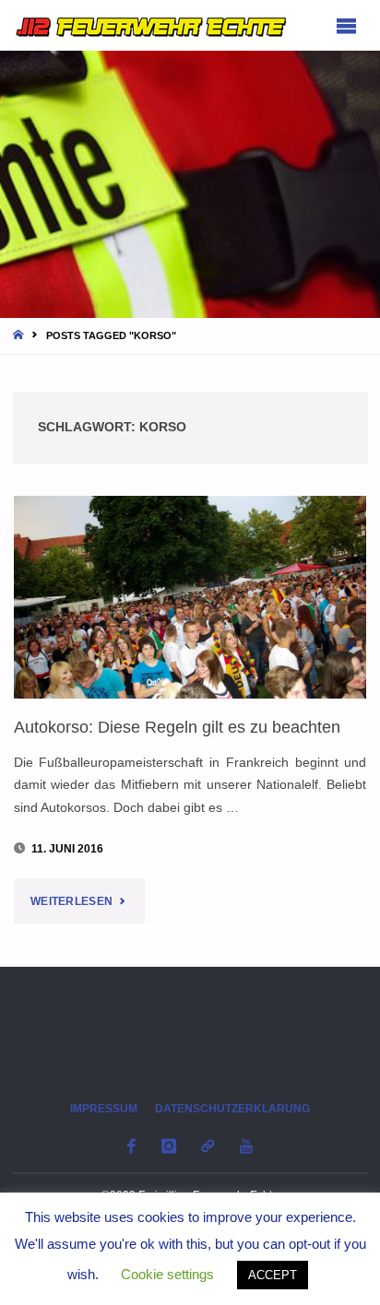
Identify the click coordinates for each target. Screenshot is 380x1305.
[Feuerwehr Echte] (151, 25)
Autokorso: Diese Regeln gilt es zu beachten (177, 726)
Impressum (103, 1108)
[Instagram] (168, 1146)
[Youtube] (246, 1146)
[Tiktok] (208, 1146)
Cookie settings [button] (167, 1274)
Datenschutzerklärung (232, 1108)
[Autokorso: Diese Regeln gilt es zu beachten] (190, 597)
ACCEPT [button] (272, 1275)
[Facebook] (132, 1146)
